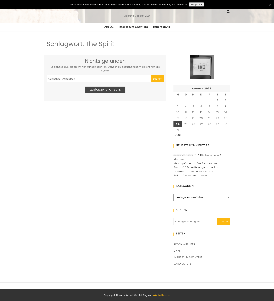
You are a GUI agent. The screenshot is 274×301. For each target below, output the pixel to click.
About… (109, 27)
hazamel (178, 171)
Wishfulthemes (161, 295)
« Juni (177, 135)
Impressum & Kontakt (133, 27)
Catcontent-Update (201, 171)
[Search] (228, 11)
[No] (270, 4)
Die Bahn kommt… (208, 163)
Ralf (175, 167)
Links (177, 250)
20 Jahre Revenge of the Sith (200, 167)
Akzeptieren (196, 4)
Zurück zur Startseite (105, 89)
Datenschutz (161, 27)
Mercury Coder (182, 163)
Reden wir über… (185, 244)
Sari (175, 175)
